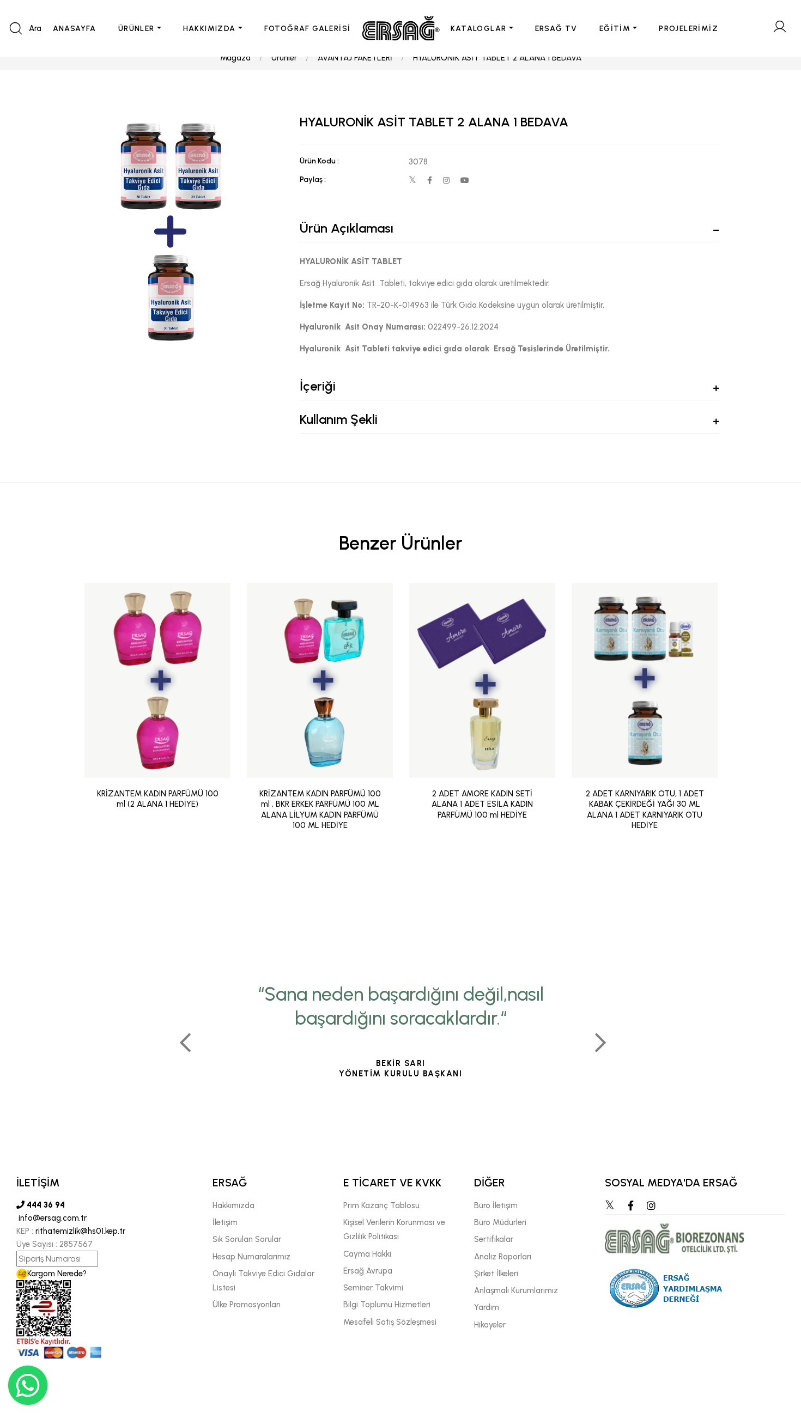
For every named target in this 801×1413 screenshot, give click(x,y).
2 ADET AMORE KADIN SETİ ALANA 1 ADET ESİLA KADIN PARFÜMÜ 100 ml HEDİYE (482, 804)
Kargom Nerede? (57, 1273)
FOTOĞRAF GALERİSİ (307, 28)
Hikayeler (490, 1325)
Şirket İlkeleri (496, 1273)
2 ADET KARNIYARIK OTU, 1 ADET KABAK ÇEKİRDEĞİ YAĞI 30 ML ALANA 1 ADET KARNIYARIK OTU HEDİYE (645, 810)
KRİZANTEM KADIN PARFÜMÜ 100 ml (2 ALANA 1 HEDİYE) (158, 799)
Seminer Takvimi (373, 1288)
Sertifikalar (493, 1239)
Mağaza (235, 58)
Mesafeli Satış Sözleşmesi (389, 1322)
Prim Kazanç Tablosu (381, 1205)
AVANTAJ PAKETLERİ (355, 58)
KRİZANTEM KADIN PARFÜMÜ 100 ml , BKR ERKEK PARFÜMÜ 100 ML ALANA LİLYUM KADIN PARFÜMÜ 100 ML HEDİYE (320, 810)
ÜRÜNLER (136, 28)
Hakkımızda (233, 1205)
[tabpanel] (400, 1038)
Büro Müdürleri (500, 1222)
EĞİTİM (614, 28)
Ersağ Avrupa (367, 1271)
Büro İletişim (496, 1205)
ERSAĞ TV (556, 28)
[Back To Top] (771, 1345)
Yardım (486, 1307)
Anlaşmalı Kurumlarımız (516, 1290)
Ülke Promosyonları (247, 1305)
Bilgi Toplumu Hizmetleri (386, 1305)
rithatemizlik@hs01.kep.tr (80, 1231)
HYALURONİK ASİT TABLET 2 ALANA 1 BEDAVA (497, 58)
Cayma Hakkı (367, 1254)
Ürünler (284, 58)
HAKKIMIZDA (209, 28)
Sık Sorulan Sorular (247, 1239)
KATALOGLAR (479, 28)
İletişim (225, 1222)
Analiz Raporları (502, 1257)
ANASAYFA (74, 28)
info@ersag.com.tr (51, 1218)
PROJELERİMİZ (688, 28)
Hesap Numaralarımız (251, 1257)
